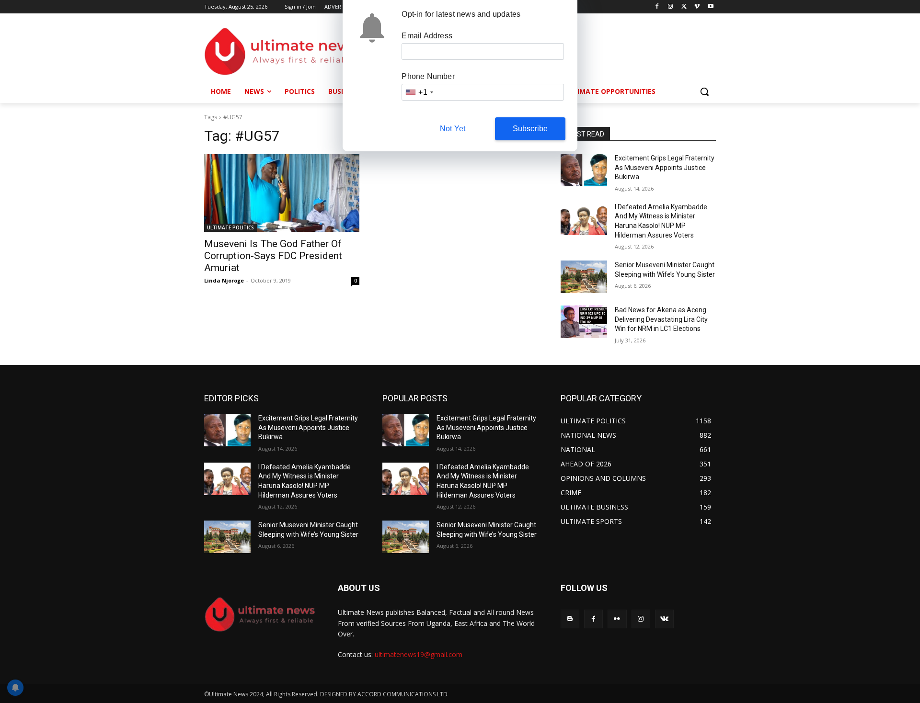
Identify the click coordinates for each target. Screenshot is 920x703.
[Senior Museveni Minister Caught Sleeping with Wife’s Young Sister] (584, 277)
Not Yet (452, 129)
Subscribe (530, 129)
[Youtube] (710, 6)
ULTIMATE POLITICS (230, 227)
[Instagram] (670, 6)
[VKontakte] (664, 619)
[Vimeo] (696, 6)
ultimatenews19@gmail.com (418, 654)
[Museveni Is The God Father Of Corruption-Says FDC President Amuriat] (281, 193)
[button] (704, 91)
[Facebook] (657, 6)
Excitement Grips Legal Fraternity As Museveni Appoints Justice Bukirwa (664, 167)
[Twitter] (684, 6)
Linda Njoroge (224, 280)
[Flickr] (617, 619)
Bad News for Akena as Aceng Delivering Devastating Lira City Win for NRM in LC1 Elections (661, 319)
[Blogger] (570, 619)
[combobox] (419, 92)
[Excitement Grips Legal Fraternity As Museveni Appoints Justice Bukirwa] (584, 170)
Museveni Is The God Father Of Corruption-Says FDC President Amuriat (273, 255)
